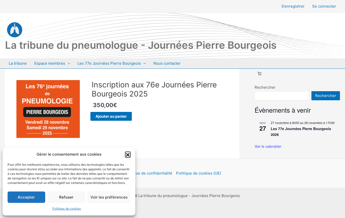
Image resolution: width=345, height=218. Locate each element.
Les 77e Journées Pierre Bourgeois (109, 63)
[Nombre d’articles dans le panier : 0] (259, 73)
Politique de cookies (66, 208)
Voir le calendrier (268, 146)
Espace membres (49, 63)
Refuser (66, 197)
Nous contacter (167, 63)
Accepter (26, 197)
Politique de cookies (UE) (198, 173)
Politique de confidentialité (148, 173)
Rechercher (265, 87)
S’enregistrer (293, 6)
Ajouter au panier (111, 116)
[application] (67, 63)
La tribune (18, 63)
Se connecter (324, 6)
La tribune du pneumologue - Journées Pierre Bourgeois (141, 45)
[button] (127, 154)
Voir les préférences (109, 197)
